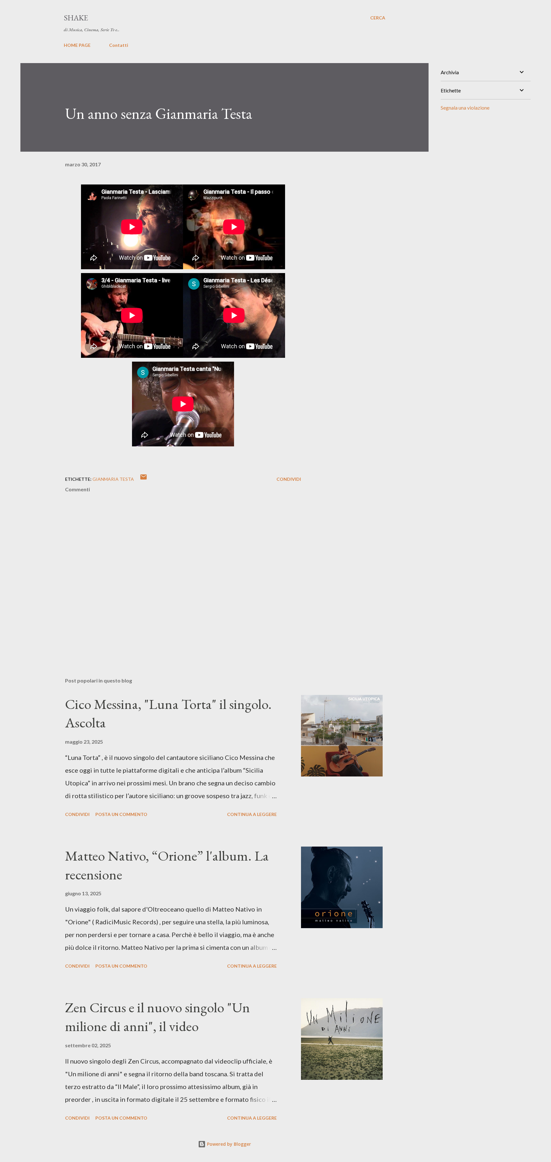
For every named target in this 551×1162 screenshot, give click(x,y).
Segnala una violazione (465, 108)
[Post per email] (143, 479)
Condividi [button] (288, 479)
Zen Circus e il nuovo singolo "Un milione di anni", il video (157, 1016)
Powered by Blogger (228, 1144)
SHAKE (76, 18)
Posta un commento (121, 814)
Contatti (118, 45)
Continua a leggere (252, 814)
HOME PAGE (77, 45)
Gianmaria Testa (113, 479)
